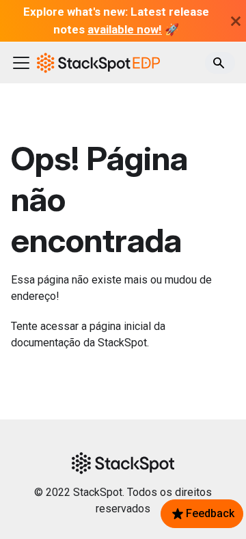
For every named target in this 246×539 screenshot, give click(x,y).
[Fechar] (236, 21)
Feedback (210, 513)
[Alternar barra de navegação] (21, 63)
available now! (124, 29)
